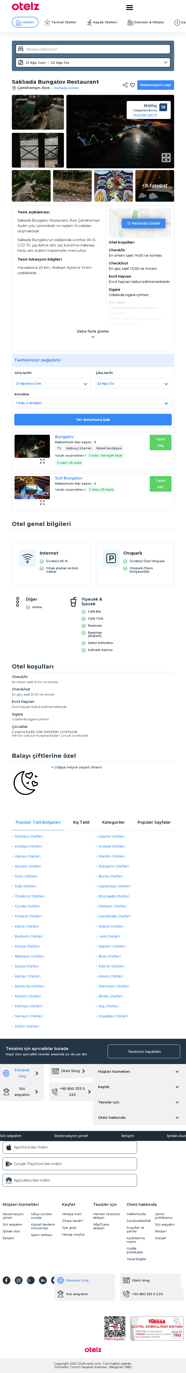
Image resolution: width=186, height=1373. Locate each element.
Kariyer (160, 1238)
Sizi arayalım (22, 1091)
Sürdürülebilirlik (139, 1221)
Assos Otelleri (111, 976)
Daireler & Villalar (149, 22)
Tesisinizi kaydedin (144, 1051)
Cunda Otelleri (27, 906)
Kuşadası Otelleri (113, 1016)
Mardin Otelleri (112, 856)
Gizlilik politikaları (135, 1250)
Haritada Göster (146, 223)
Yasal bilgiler (137, 1259)
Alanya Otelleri (27, 856)
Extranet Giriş (22, 1073)
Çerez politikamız (164, 1215)
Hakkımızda (136, 1214)
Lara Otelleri (109, 936)
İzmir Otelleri (26, 876)
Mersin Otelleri (28, 996)
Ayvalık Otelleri (28, 866)
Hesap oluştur (73, 1234)
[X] (31, 1280)
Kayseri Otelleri (112, 946)
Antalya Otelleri (28, 846)
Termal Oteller (63, 22)
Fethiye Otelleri (28, 1006)
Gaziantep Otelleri (115, 886)
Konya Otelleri (27, 946)
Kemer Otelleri (27, 976)
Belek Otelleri (111, 996)
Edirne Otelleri (111, 966)
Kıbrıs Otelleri (27, 926)
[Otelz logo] (25, 9)
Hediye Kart (72, 1214)
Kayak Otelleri (105, 22)
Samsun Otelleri (29, 1016)
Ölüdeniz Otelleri (30, 896)
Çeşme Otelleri (111, 836)
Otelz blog (70, 1071)
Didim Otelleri (27, 1026)
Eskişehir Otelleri (114, 866)
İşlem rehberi (41, 1235)
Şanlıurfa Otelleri (29, 986)
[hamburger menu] (129, 7)
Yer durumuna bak (93, 419)
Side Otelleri (25, 886)
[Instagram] (19, 1280)
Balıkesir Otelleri (29, 956)
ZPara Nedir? (72, 1221)
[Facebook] (6, 1280)
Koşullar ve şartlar (135, 1229)
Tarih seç (160, 442)
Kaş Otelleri (109, 1006)
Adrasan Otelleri (113, 906)
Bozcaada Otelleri (114, 896)
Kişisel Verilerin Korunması (43, 1226)
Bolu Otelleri (110, 956)
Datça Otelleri (27, 966)
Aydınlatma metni (136, 1240)
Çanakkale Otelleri (115, 916)
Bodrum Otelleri (29, 936)
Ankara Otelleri (112, 846)
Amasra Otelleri (28, 916)
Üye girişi (69, 1227)
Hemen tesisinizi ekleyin (106, 1215)
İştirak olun (176, 1136)
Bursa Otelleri (111, 876)
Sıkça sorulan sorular (41, 1215)
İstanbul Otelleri (29, 836)
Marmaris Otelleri (114, 986)
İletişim (127, 1136)
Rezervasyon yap (155, 85)
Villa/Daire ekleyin (101, 1226)
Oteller (28, 22)
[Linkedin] (43, 1280)
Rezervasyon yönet (71, 1136)
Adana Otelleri (111, 926)
